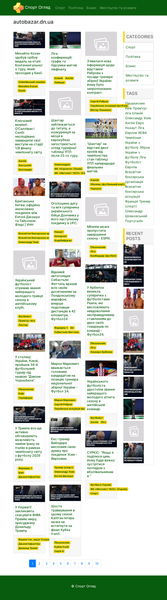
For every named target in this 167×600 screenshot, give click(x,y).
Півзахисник (26, 389)
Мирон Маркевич (65, 400)
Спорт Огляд (37, 7)
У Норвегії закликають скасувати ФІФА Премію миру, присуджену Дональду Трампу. (28, 519)
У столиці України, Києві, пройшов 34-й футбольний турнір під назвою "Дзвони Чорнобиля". (28, 368)
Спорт (94, 493)
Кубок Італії (61, 546)
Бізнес (131, 66)
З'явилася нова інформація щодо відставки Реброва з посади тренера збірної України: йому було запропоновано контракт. (101, 77)
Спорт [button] (60, 8)
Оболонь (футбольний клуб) (107, 184)
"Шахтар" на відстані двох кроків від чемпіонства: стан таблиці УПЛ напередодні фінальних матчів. (101, 157)
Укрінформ (25, 397)
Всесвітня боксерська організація (39, 233)
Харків (94, 179)
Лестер (23, 324)
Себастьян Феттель (66, 332)
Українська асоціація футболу (73, 408)
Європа (131, 167)
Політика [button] (75, 8)
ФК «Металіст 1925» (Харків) (72, 173)
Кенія (22, 90)
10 (97, 563)
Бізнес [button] (91, 8)
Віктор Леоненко (100, 109)
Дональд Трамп (28, 548)
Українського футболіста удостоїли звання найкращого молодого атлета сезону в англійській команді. (101, 395)
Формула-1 (25, 468)
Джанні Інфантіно (29, 476)
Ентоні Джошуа (63, 476)
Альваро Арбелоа (101, 351)
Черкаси (95, 188)
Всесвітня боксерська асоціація (38, 237)
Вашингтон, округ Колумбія (36, 539)
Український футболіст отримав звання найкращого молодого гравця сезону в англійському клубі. (29, 293)
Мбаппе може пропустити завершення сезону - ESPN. (99, 232)
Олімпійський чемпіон (32, 81)
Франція (131, 201)
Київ (21, 393)
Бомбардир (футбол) (103, 255)
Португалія (134, 221)
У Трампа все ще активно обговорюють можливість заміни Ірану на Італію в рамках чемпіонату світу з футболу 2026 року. (28, 444)
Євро (140, 123)
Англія (22, 161)
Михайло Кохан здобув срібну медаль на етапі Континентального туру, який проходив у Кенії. (29, 63)
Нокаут (58, 231)
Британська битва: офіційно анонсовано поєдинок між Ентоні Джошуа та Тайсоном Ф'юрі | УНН (27, 213)
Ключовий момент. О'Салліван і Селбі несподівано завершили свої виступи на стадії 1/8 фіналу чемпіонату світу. (29, 136)
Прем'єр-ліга (27, 320)
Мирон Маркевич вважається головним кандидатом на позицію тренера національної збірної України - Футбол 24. (65, 377)
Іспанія (58, 78)
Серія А (59, 551)
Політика (133, 57)
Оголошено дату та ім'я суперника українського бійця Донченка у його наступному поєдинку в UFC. (65, 213)
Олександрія (62, 164)
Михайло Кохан (28, 86)
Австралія (25, 165)
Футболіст (25, 316)
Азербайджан (62, 240)
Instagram (60, 236)
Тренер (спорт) (63, 467)
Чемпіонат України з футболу (133, 142)
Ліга (93, 251)
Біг (72, 327)
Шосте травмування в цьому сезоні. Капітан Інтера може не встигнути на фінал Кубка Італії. (63, 519)
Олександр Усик (28, 242)
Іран (21, 472)
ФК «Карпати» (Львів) (68, 168)
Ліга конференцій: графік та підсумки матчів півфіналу (64, 61)
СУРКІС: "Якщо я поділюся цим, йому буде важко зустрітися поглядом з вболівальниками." (101, 464)
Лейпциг (59, 82)
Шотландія (25, 169)
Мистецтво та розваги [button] (118, 8)
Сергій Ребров (63, 404)
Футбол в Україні (100, 484)
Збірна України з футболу (137, 152)
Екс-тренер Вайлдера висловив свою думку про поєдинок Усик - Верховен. (64, 449)
